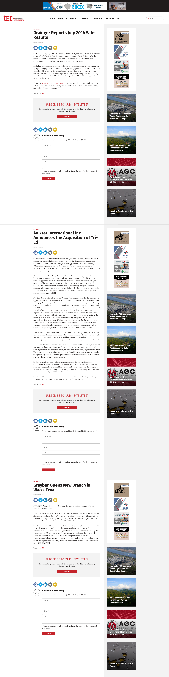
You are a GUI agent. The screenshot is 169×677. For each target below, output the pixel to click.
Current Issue (113, 18)
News (52, 18)
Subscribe (98, 18)
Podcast (74, 18)
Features (62, 18)
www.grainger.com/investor (53, 83)
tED (43, 93)
